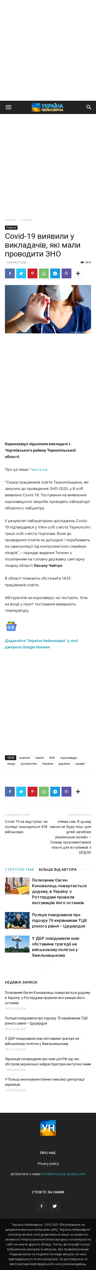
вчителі (24, 757)
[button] (8, 107)
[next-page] (51, 968)
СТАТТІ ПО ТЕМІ (19, 869)
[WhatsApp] (44, 273)
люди (11, 763)
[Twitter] (21, 273)
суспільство (28, 763)
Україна (47, 763)
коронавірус (69, 757)
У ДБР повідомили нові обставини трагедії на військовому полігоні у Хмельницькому (42, 1041)
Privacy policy (48, 1163)
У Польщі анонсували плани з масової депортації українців (45, 1081)
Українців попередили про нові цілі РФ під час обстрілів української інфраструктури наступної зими (48, 1061)
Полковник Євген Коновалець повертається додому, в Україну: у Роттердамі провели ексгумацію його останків (59, 891)
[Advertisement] (48, 50)
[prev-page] (43, 968)
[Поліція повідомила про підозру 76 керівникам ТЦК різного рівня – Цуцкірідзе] (17, 920)
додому (10, 220)
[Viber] (66, 273)
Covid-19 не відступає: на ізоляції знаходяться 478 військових (26, 826)
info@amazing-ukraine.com (64, 1173)
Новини (26, 220)
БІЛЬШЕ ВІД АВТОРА (58, 869)
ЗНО (52, 757)
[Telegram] (55, 273)
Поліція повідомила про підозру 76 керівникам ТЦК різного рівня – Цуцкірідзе (59, 920)
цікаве (80, 763)
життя (39, 757)
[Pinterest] (32, 273)
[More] (78, 273)
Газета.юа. (38, 469)
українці (64, 763)
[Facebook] (10, 273)
